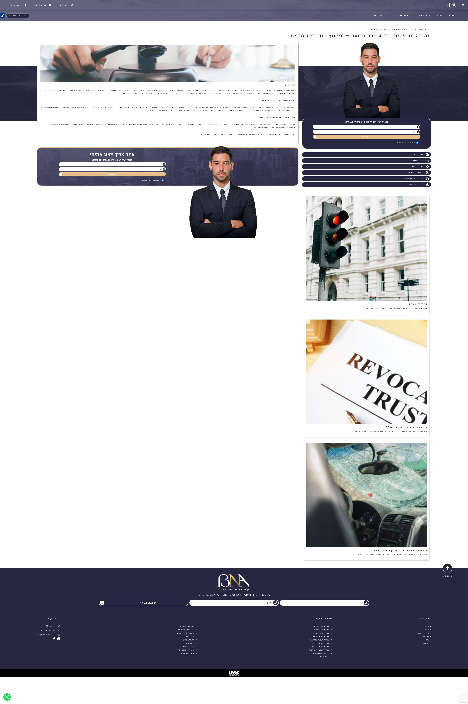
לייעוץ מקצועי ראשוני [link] (17, 15)
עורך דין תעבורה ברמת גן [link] (320, 643)
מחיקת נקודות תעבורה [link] (416, 172)
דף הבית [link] (452, 15)
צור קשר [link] (426, 643)
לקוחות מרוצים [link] (405, 15)
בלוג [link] (390, 15)
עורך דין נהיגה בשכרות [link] (321, 633)
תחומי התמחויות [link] (423, 633)
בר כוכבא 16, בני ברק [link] (49, 630)
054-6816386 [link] (51, 626)
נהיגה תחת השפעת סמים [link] (185, 630)
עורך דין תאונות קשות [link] (321, 630)
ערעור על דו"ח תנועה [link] (416, 184)
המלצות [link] (426, 636)
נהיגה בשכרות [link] (419, 154)
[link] (454, 5)
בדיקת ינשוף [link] (189, 643)
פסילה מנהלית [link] (324, 656)
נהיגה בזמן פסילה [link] (188, 646)
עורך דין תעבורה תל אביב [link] (320, 636)
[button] (7, 697)
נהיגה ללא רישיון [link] (418, 166)
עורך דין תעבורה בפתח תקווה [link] (318, 640)
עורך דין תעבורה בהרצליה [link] (320, 646)
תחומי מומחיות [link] (424, 15)
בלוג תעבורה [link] (416, 29)
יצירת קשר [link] (377, 15)
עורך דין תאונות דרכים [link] (321, 626)
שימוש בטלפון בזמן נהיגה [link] (414, 178)
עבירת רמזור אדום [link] (187, 653)
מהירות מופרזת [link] (418, 160)
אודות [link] (439, 15)
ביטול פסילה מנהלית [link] (187, 626)
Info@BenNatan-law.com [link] (46, 634)
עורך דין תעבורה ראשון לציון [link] (319, 650)
